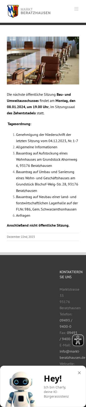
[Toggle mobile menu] (76, 8)
